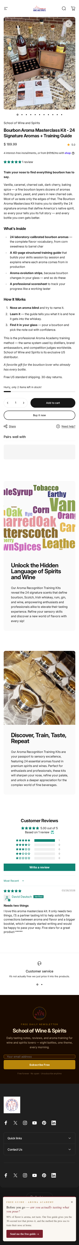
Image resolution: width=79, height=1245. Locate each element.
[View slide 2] (42, 984)
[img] (12, 891)
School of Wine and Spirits (22, 123)
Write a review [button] (39, 867)
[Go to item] (17, 115)
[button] (13, 162)
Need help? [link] (68, 426)
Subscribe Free (39, 1064)
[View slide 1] (37, 984)
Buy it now (39, 415)
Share (12, 426)
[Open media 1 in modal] (68, 23)
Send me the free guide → (24, 1234)
